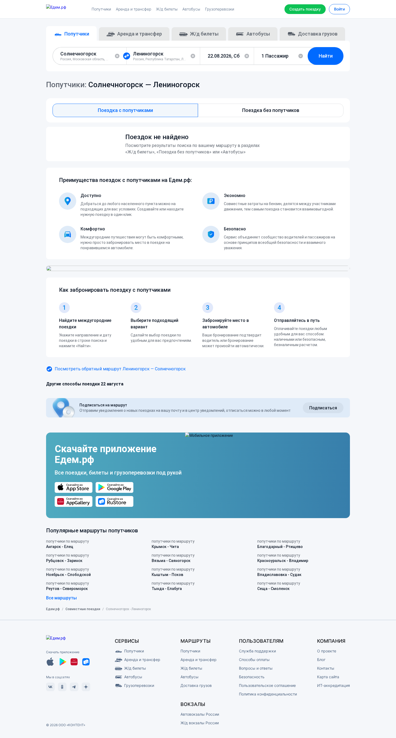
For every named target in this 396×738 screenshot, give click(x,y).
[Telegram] (74, 687)
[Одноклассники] (62, 687)
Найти (326, 56)
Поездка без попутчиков (270, 110)
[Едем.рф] (66, 9)
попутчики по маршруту (67, 544)
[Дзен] (86, 687)
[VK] (50, 687)
